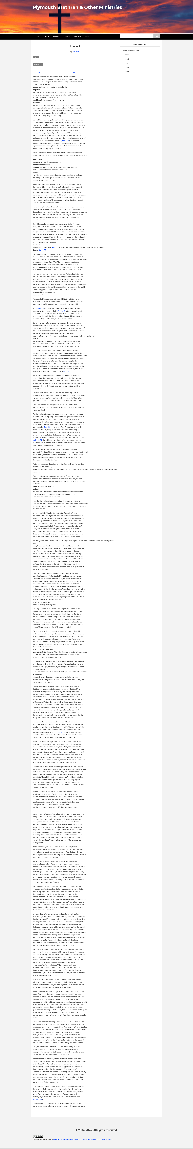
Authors (56, 36)
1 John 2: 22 (58, 732)
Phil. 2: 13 (55, 247)
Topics (46, 36)
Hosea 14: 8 (37, 1099)
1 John (36, 57)
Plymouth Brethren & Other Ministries (77, 7)
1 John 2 (126, 59)
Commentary (38, 64)
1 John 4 (36, 72)
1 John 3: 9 (62, 311)
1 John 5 (126, 72)
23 (64, 732)
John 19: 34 (48, 427)
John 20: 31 (37, 440)
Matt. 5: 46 (65, 141)
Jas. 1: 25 (42, 250)
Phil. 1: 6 (66, 371)
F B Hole (76, 51)
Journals (77, 36)
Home (37, 36)
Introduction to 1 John (131, 51)
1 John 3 (126, 63)
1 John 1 (126, 55)
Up (74, 72)
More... (87, 36)
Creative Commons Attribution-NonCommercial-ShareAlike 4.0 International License (82, 1139)
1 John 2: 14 (39, 308)
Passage (67, 36)
